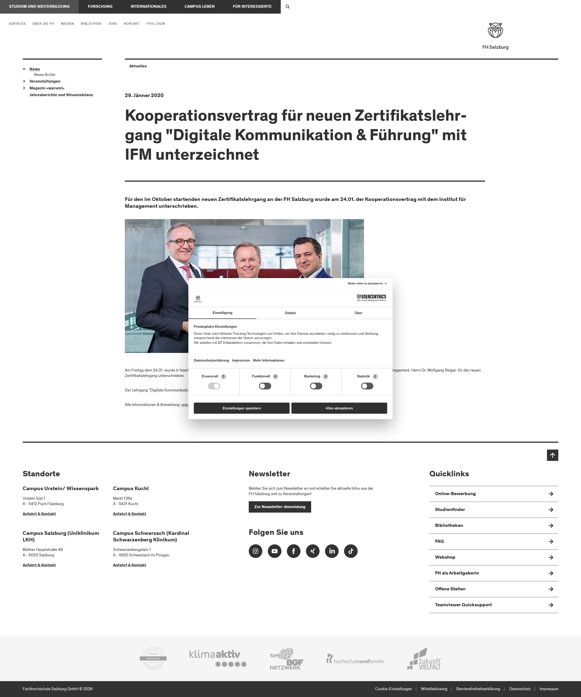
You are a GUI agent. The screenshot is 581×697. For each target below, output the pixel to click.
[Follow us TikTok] (351, 553)
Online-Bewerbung (455, 494)
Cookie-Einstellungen (393, 689)
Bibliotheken (449, 525)
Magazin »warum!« (47, 88)
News (35, 69)
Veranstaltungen (45, 82)
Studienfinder (450, 510)
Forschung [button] (100, 7)
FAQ (439, 541)
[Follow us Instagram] (255, 553)
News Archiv (44, 74)
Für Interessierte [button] (252, 7)
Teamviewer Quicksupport (463, 605)
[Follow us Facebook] (293, 553)
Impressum (549, 689)
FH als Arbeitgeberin (457, 573)
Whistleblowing (434, 689)
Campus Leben (200, 7)
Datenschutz (520, 689)
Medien (68, 23)
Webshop (445, 557)
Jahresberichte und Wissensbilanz (61, 95)
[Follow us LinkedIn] (332, 553)
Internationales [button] (148, 7)
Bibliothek (91, 24)
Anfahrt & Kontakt (39, 514)
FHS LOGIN (156, 24)
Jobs (112, 24)
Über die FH (44, 23)
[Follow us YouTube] (274, 553)
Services (18, 23)
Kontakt (132, 24)
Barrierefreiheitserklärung (478, 689)
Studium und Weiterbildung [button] (39, 7)
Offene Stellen (450, 589)
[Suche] (287, 7)
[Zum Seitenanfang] (552, 455)
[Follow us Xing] (313, 553)
